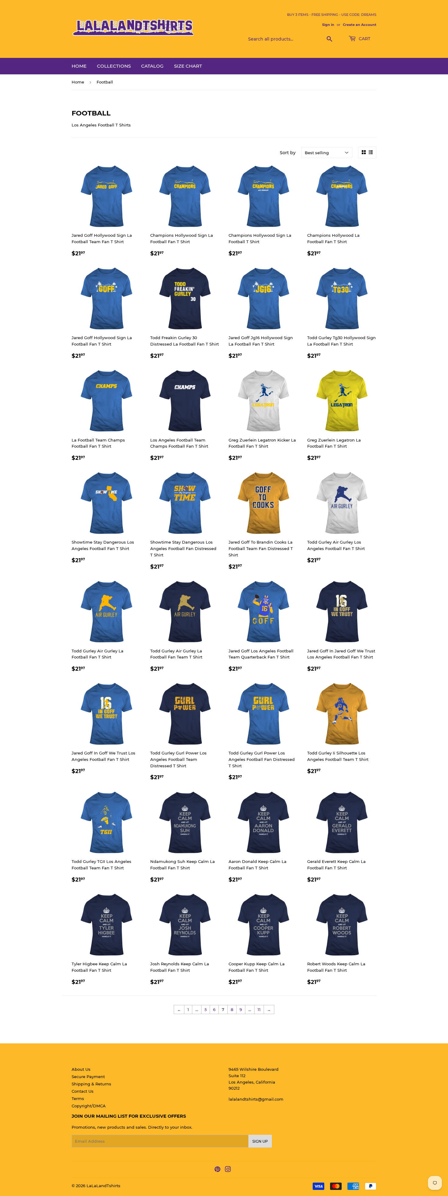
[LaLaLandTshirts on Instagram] (228, 1170)
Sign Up (260, 1141)
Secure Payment (88, 1076)
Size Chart (188, 66)
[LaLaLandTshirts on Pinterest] (217, 1170)
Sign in (328, 25)
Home (79, 66)
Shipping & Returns (91, 1083)
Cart (363, 38)
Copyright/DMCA (89, 1105)
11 (259, 1009)
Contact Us (83, 1091)
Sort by (288, 152)
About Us (81, 1069)
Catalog (152, 66)
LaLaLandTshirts (103, 1185)
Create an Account (359, 25)
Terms (78, 1098)
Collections (114, 66)
